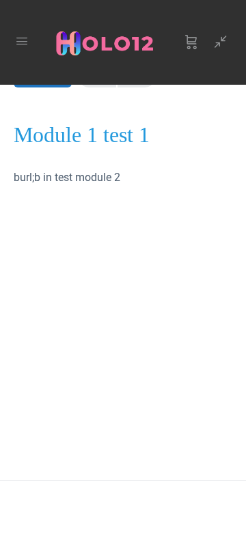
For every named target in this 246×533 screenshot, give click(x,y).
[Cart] (191, 42)
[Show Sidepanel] (217, 42)
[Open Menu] (22, 41)
